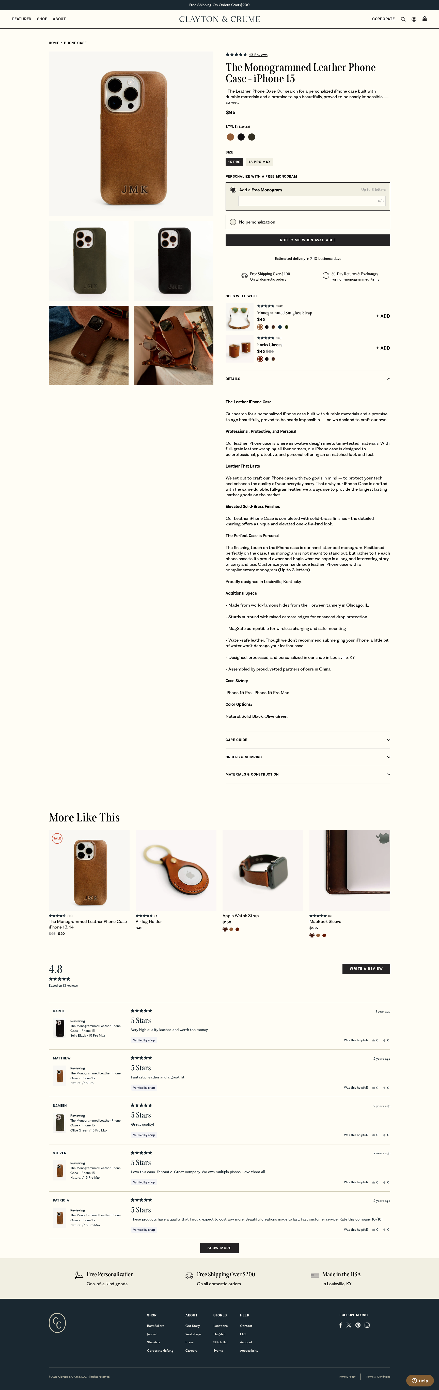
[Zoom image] (205, 60)
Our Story (192, 1326)
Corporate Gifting (160, 1350)
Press (189, 1342)
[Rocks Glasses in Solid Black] (267, 359)
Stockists (153, 1342)
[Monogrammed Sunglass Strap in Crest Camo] (273, 327)
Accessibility (249, 1350)
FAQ (243, 1334)
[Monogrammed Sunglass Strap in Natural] (260, 327)
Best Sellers (155, 1326)
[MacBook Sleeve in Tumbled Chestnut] (324, 935)
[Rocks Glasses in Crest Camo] (273, 359)
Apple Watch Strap (241, 915)
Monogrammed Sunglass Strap (284, 313)
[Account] (414, 19)
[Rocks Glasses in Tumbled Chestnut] (260, 359)
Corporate (383, 19)
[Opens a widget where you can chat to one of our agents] (420, 1381)
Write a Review (366, 970)
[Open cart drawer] (424, 18)
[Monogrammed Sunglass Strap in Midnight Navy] (280, 327)
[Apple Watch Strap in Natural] (231, 929)
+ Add (383, 316)
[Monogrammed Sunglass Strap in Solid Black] (267, 327)
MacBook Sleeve (325, 921)
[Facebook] (340, 1325)
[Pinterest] (357, 1325)
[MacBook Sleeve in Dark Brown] (312, 935)
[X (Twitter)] (348, 1325)
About (59, 19)
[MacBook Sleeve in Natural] (318, 935)
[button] (308, 55)
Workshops (193, 1334)
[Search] (403, 19)
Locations (220, 1326)
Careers (191, 1350)
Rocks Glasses (270, 345)
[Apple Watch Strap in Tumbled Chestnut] (237, 929)
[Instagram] (367, 1325)
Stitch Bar (220, 1342)
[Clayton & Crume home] (220, 19)
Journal (152, 1334)
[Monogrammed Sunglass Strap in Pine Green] (287, 327)
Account (246, 1342)
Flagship (219, 1334)
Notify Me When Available (308, 240)
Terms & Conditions (378, 1376)
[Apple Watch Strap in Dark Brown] (225, 929)
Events (218, 1350)
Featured (22, 19)
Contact (246, 1326)
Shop (42, 19)
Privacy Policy (347, 1376)
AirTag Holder (149, 921)
